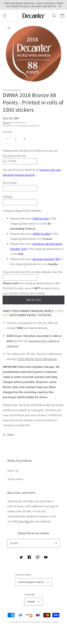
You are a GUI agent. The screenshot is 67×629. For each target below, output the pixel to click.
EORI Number (41, 218)
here (27, 521)
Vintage (7, 196)
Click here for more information (37, 359)
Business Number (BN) (46, 259)
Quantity (7, 131)
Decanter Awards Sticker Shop (27, 622)
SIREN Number (42, 233)
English (31, 601)
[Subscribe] (55, 543)
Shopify (55, 622)
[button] (5, 16)
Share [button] (10, 434)
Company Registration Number (22, 210)
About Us (13, 470)
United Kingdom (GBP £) (31, 582)
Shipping (7, 122)
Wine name (10, 182)
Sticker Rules (15, 479)
